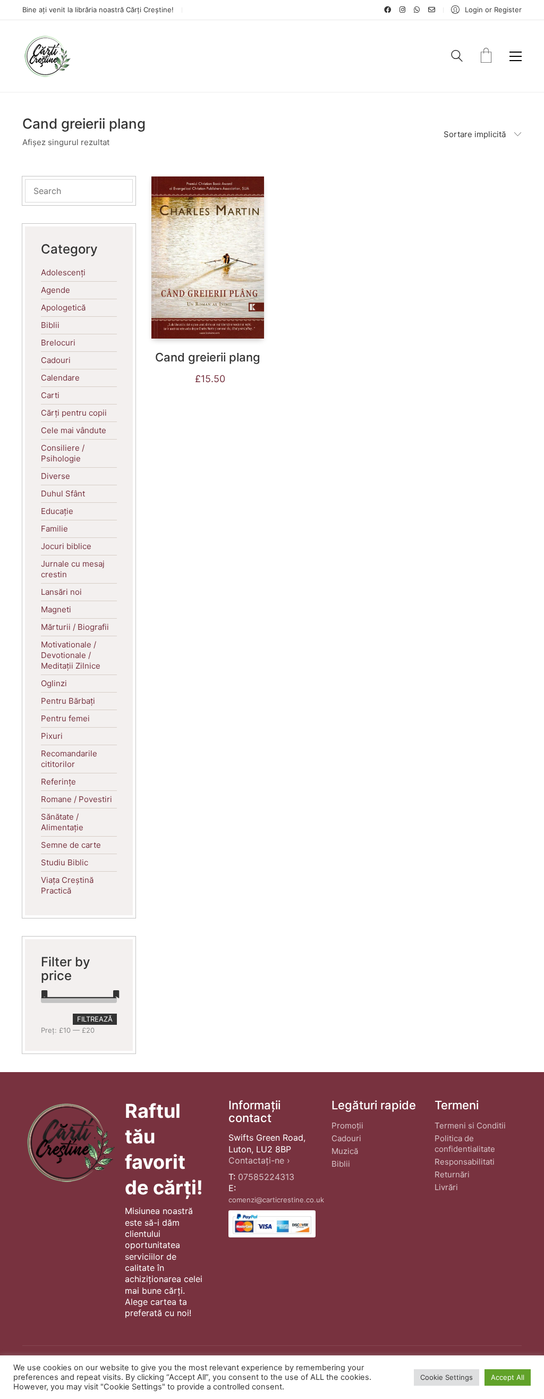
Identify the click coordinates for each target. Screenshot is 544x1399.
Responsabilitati (465, 1162)
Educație (57, 511)
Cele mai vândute (73, 430)
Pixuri (52, 736)
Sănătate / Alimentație (62, 822)
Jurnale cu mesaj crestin (73, 569)
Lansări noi (61, 592)
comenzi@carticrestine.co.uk (276, 1199)
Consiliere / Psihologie (62, 453)
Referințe (58, 782)
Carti (50, 395)
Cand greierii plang (207, 357)
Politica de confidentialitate (465, 1143)
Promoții (347, 1125)
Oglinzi (54, 683)
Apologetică (63, 307)
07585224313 (266, 1177)
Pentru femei (65, 718)
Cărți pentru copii (74, 413)
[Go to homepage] (47, 56)
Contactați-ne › (259, 1160)
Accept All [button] (507, 1377)
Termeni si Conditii (470, 1125)
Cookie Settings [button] (446, 1377)
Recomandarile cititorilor (69, 758)
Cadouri (56, 360)
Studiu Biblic (64, 862)
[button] (515, 56)
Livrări (446, 1187)
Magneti (56, 609)
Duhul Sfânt (63, 493)
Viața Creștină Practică (67, 885)
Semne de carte (71, 845)
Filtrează (95, 1019)
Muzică (345, 1151)
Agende (55, 290)
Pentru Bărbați (68, 701)
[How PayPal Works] (272, 1223)
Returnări (452, 1174)
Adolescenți (63, 272)
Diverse (55, 476)
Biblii (50, 325)
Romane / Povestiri (76, 799)
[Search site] (457, 57)
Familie (54, 529)
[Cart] (486, 56)
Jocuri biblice (66, 546)
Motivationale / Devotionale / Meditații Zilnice (70, 655)
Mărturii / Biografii (75, 627)
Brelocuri (58, 343)
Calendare (60, 378)
